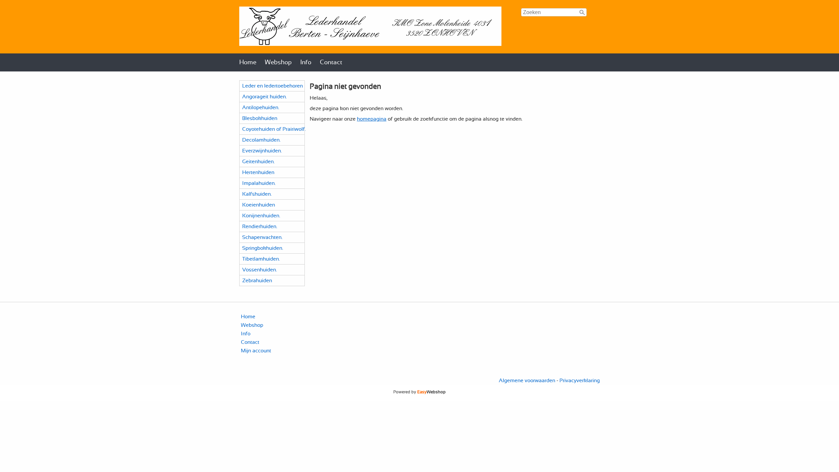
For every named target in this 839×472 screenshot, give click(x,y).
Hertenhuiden (258, 172)
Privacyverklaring (579, 380)
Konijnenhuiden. (261, 215)
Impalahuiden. (259, 183)
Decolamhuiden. (261, 140)
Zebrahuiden (257, 280)
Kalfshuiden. (257, 194)
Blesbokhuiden (259, 118)
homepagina (371, 119)
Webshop (278, 62)
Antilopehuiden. (260, 107)
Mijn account (256, 350)
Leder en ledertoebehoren (272, 85)
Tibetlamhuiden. (261, 259)
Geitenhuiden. (258, 161)
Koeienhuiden (258, 204)
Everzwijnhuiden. (262, 150)
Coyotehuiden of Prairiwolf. (274, 129)
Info (305, 62)
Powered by (419, 392)
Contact (331, 62)
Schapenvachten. (262, 237)
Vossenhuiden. (259, 269)
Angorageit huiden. (264, 96)
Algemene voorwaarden (527, 380)
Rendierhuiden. (259, 226)
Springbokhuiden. (262, 248)
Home (247, 62)
